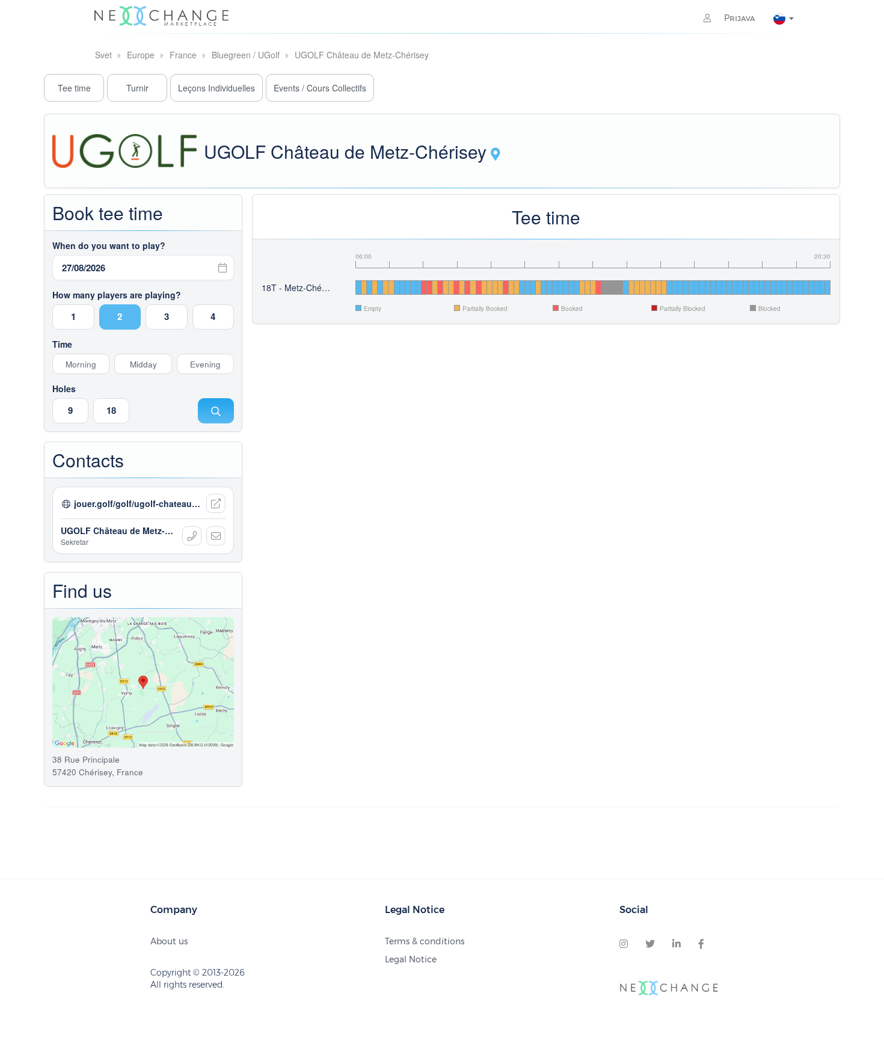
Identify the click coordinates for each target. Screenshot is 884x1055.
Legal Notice (411, 959)
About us (169, 941)
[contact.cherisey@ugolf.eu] (216, 536)
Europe (141, 55)
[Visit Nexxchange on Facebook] (701, 944)
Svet (103, 55)
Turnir (137, 88)
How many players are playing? (116, 295)
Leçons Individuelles (216, 88)
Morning (81, 364)
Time (62, 344)
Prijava (738, 18)
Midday (143, 364)
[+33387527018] (191, 536)
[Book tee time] (216, 410)
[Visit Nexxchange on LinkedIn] (676, 944)
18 (111, 410)
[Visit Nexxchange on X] (650, 944)
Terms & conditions (424, 941)
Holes (64, 389)
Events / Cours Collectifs (320, 88)
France (183, 55)
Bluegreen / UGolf (246, 55)
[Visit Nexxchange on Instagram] (623, 944)
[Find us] (495, 155)
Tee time (74, 88)
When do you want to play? (108, 245)
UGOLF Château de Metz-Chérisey (362, 55)
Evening (205, 364)
